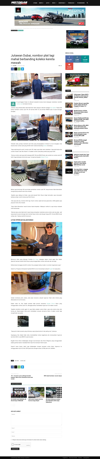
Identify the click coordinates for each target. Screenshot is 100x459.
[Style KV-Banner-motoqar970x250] (50, 25)
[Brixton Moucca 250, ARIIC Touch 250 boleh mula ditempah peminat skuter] (69, 127)
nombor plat (19, 104)
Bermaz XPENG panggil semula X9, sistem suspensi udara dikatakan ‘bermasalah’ (81, 142)
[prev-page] (12, 405)
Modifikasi (62, 3)
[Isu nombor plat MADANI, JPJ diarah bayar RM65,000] (19, 392)
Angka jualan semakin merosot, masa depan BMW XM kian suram (80, 163)
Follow (77, 55)
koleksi (45, 145)
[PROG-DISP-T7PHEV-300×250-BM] (77, 48)
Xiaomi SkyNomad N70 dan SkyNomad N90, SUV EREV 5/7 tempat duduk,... (81, 119)
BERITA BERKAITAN (16, 384)
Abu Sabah (53, 107)
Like (69, 55)
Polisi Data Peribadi (73, 457)
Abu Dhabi (17, 360)
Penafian (80, 457)
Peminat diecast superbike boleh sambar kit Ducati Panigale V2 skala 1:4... (81, 105)
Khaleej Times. (44, 157)
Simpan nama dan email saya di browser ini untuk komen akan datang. (29, 439)
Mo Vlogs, (36, 259)
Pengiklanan (65, 457)
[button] (87, 3)
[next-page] (14, 405)
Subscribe (69, 63)
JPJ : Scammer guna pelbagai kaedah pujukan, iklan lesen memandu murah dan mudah (22, 377)
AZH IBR (14, 65)
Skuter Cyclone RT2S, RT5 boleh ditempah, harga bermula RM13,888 (81, 134)
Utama (35, 3)
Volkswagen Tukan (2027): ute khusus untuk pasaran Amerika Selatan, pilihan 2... (81, 97)
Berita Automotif (18, 28)
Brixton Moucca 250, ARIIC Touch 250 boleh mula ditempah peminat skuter (81, 127)
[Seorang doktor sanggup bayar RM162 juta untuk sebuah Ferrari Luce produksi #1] (69, 171)
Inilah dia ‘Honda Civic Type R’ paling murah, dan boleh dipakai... (81, 156)
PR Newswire (81, 3)
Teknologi (71, 3)
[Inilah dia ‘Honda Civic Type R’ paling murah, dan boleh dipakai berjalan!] (69, 156)
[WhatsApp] (19, 69)
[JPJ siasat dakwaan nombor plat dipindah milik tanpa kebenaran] (54, 392)
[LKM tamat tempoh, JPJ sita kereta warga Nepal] (36, 392)
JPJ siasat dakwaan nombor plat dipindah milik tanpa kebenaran (53, 400)
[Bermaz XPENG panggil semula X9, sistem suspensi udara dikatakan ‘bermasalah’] (69, 141)
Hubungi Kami (86, 457)
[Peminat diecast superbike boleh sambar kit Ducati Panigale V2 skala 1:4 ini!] (69, 105)
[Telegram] (22, 69)
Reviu (53, 3)
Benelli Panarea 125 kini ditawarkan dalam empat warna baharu (81, 112)
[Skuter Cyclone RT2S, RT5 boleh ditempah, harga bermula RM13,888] (69, 134)
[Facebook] (12, 69)
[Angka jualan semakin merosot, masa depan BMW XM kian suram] (69, 163)
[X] (15, 69)
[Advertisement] (36, 42)
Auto (47, 3)
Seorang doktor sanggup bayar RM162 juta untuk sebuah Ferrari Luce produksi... (81, 171)
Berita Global (20, 30)
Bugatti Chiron (51, 303)
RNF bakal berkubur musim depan (53, 375)
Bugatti (51, 269)
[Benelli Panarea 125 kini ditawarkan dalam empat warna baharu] (69, 112)
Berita (41, 3)
